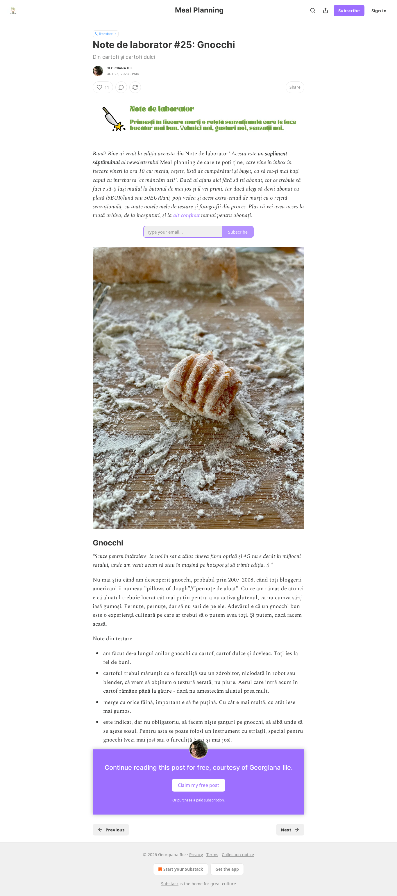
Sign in (379, 10)
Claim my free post (198, 785)
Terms (212, 854)
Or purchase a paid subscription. (198, 800)
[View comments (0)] (121, 87)
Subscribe (349, 10)
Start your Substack (183, 869)
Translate (105, 33)
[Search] (313, 10)
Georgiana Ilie (120, 68)
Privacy (196, 854)
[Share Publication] (325, 10)
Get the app (227, 869)
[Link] (84, 543)
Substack (169, 883)
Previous (114, 830)
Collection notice (238, 854)
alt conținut (186, 215)
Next (286, 830)
